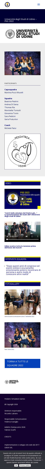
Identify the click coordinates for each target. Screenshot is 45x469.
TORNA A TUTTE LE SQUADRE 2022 (17, 363)
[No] (42, 460)
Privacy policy (25, 465)
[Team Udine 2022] (22, 347)
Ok (16, 465)
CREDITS (7, 437)
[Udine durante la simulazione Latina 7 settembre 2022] (22, 314)
